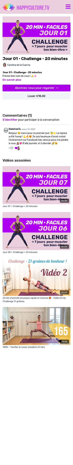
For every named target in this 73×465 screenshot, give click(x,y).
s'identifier (10, 119)
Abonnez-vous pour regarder (34, 88)
